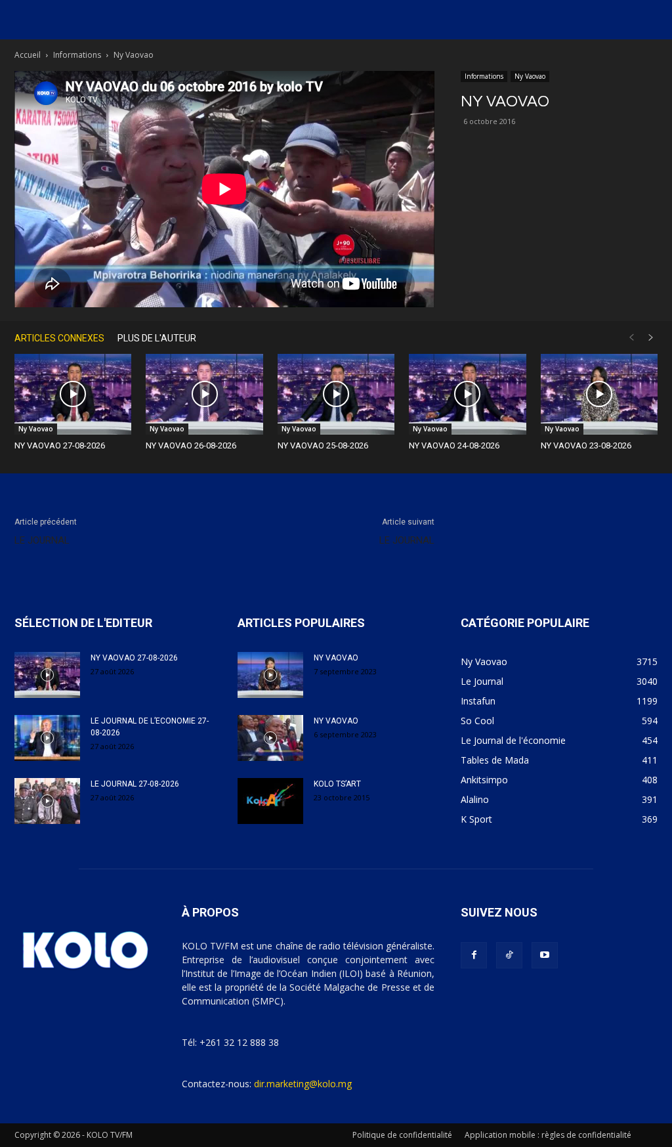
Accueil (27, 54)
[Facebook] (474, 955)
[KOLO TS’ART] (270, 801)
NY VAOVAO (336, 657)
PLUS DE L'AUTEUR (156, 338)
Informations (77, 54)
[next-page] (651, 338)
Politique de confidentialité (402, 1134)
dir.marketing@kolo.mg (303, 1083)
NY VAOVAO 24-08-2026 (454, 445)
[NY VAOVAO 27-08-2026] (72, 394)
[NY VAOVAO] (270, 675)
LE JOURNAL (42, 540)
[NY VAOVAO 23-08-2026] (599, 394)
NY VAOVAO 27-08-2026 (59, 445)
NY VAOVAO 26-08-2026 (191, 445)
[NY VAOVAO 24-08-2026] (467, 394)
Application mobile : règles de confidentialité (548, 1134)
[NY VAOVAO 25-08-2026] (336, 394)
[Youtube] (545, 955)
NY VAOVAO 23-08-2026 (586, 445)
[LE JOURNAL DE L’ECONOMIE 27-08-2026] (47, 738)
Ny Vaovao (529, 76)
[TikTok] (509, 955)
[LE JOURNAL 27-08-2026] (47, 801)
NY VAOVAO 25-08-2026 (323, 445)
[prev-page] (631, 338)
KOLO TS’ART (337, 784)
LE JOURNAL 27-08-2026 (135, 784)
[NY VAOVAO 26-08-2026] (204, 394)
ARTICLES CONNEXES (59, 338)
